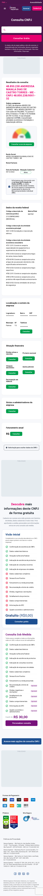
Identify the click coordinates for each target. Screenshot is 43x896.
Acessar (26, 8)
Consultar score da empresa (21, 144)
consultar (26, 331)
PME (3, 2)
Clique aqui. (25, 51)
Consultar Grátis (21, 38)
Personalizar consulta (21, 723)
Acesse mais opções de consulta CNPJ (21, 741)
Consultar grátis (21, 622)
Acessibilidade (36, 2)
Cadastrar (37, 8)
